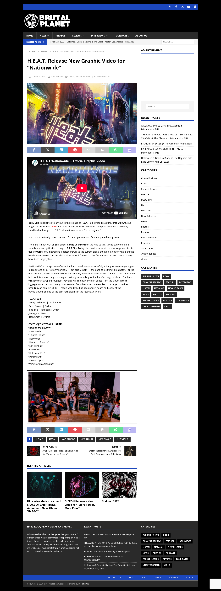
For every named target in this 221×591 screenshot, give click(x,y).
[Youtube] (189, 7)
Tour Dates (121, 35)
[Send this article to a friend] (88, 150)
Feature (145, 194)
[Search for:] (177, 41)
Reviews (77, 35)
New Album (87, 439)
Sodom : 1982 (110, 501)
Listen (144, 205)
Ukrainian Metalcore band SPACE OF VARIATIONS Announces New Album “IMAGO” (44, 506)
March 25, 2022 (39, 76)
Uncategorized (148, 253)
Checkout (156, 577)
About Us (141, 35)
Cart (143, 577)
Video (144, 259)
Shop (131, 577)
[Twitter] (182, 7)
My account (173, 577)
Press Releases (82, 76)
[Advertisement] (142, 20)
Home (29, 35)
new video (122, 439)
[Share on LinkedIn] (61, 150)
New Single (105, 439)
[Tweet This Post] (47, 150)
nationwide (68, 439)
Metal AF (145, 210)
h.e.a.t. (39, 439)
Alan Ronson (57, 76)
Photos (60, 35)
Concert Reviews (150, 189)
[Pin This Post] (75, 150)
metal (52, 439)
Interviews (98, 35)
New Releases (148, 216)
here (53, 226)
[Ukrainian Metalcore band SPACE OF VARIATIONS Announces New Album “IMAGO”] (44, 485)
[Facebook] (176, 7)
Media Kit (190, 577)
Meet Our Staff (115, 577)
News (43, 35)
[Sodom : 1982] (119, 485)
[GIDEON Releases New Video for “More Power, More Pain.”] (82, 485)
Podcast (145, 232)
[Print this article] (102, 150)
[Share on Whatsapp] (116, 150)
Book (144, 183)
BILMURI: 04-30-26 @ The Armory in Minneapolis (167, 143)
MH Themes (83, 583)
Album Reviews (149, 178)
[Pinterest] (195, 7)
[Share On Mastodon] (129, 150)
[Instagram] (170, 7)
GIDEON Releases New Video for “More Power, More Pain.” (80, 505)
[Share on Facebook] (34, 150)
